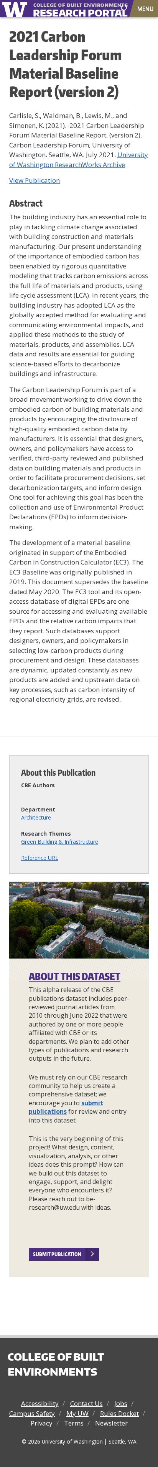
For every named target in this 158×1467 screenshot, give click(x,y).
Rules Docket (119, 1413)
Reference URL (39, 857)
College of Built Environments (56, 1364)
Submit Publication (57, 1254)
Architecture (36, 817)
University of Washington (16, 8)
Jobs (120, 1403)
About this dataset (74, 976)
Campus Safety (32, 1413)
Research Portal (68, 9)
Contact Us (86, 1403)
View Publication (34, 180)
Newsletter (111, 1423)
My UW (77, 1413)
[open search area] (124, 8)
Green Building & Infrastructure (59, 841)
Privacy (42, 1423)
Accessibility (40, 1403)
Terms (74, 1423)
